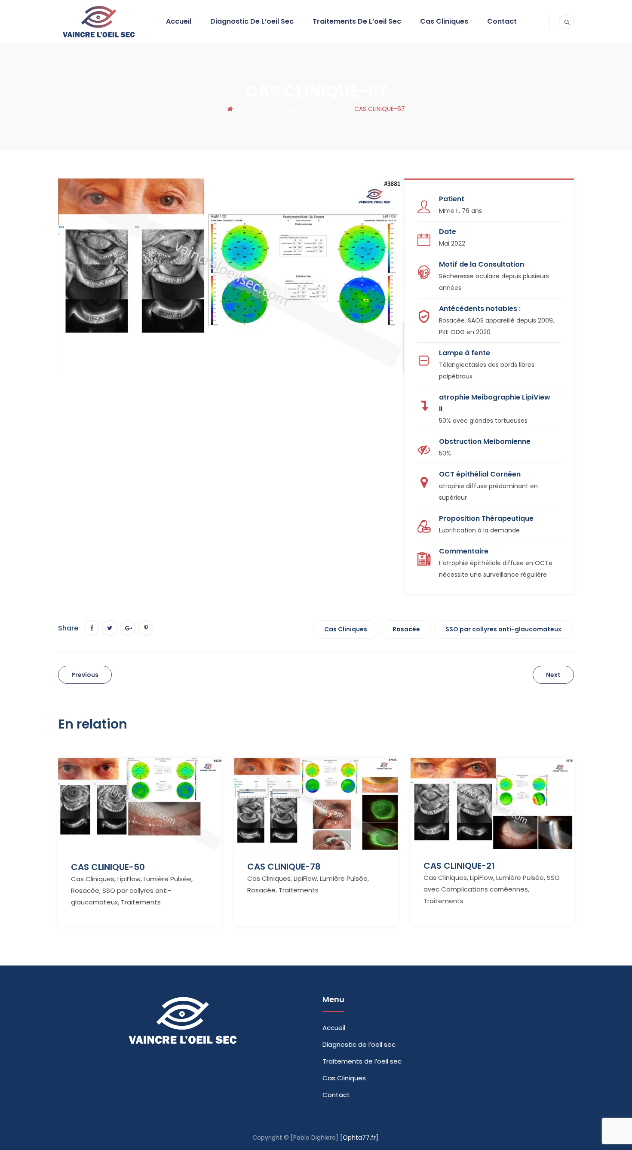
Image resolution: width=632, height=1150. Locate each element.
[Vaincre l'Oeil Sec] (98, 21)
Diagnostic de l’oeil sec (252, 21)
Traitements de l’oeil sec (357, 21)
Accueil (178, 21)
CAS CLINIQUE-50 (108, 867)
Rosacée (406, 629)
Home (244, 109)
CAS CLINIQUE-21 (459, 866)
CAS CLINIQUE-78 (284, 867)
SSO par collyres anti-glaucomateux (503, 629)
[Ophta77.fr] (359, 1137)
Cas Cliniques (444, 21)
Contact (502, 21)
